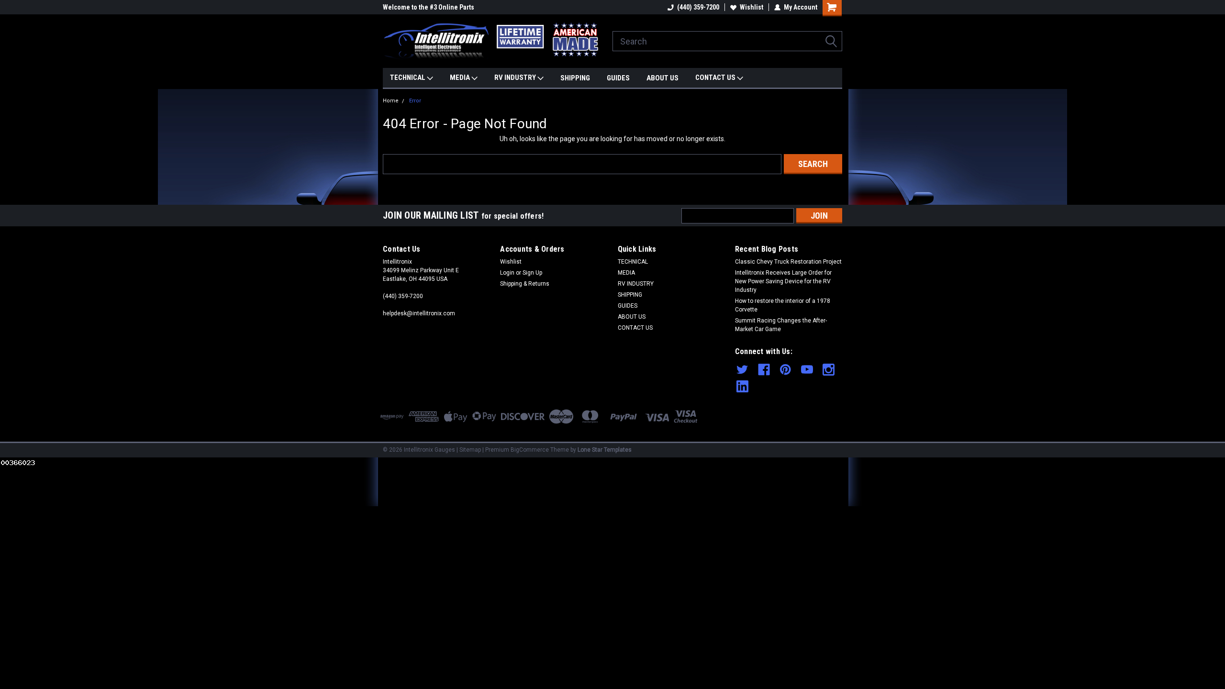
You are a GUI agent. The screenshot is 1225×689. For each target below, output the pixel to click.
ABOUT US (662, 78)
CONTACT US (716, 77)
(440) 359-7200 (698, 7)
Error (415, 101)
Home (391, 101)
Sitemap (470, 449)
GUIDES (618, 78)
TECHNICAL (408, 77)
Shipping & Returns (524, 283)
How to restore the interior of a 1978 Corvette (782, 305)
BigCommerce (530, 449)
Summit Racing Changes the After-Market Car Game (781, 325)
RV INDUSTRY (515, 77)
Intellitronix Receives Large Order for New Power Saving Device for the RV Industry (783, 281)
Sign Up (532, 272)
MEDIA (460, 77)
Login (507, 272)
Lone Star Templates (605, 449)
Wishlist (751, 7)
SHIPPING (575, 78)
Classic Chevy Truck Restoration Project (788, 261)
